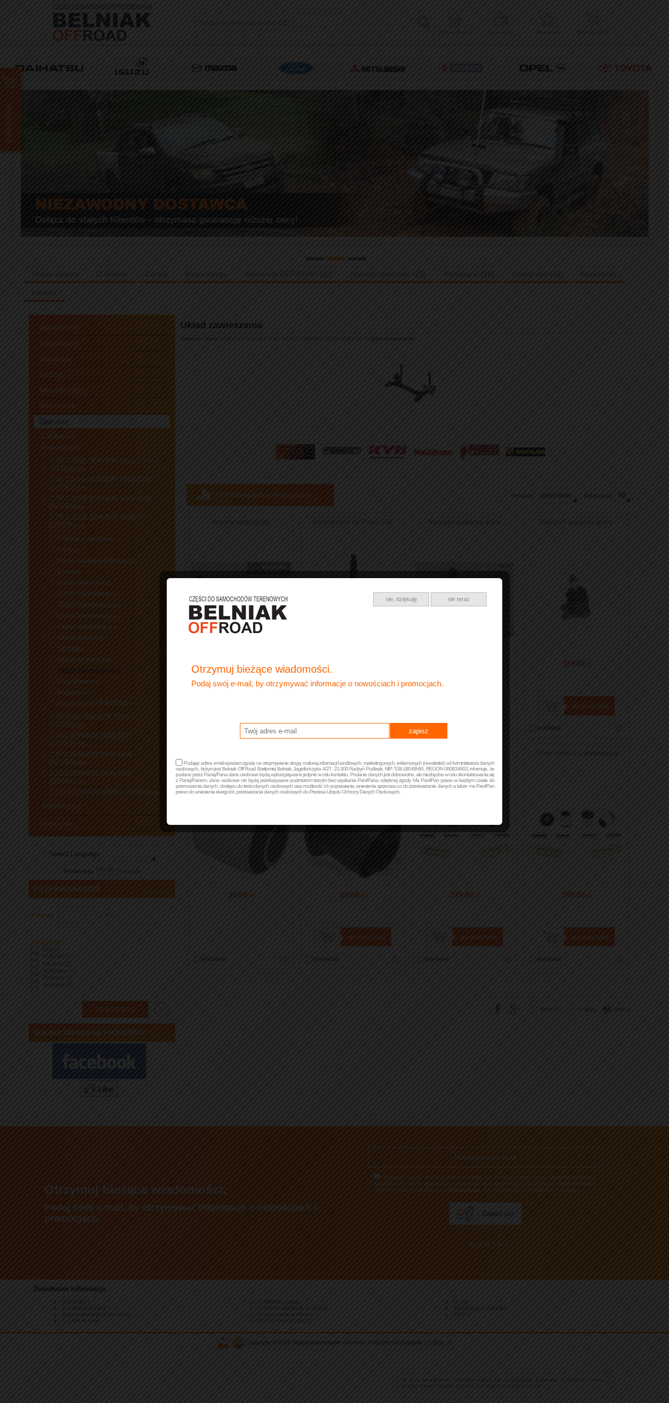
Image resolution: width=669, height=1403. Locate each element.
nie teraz (459, 599)
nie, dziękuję (401, 599)
